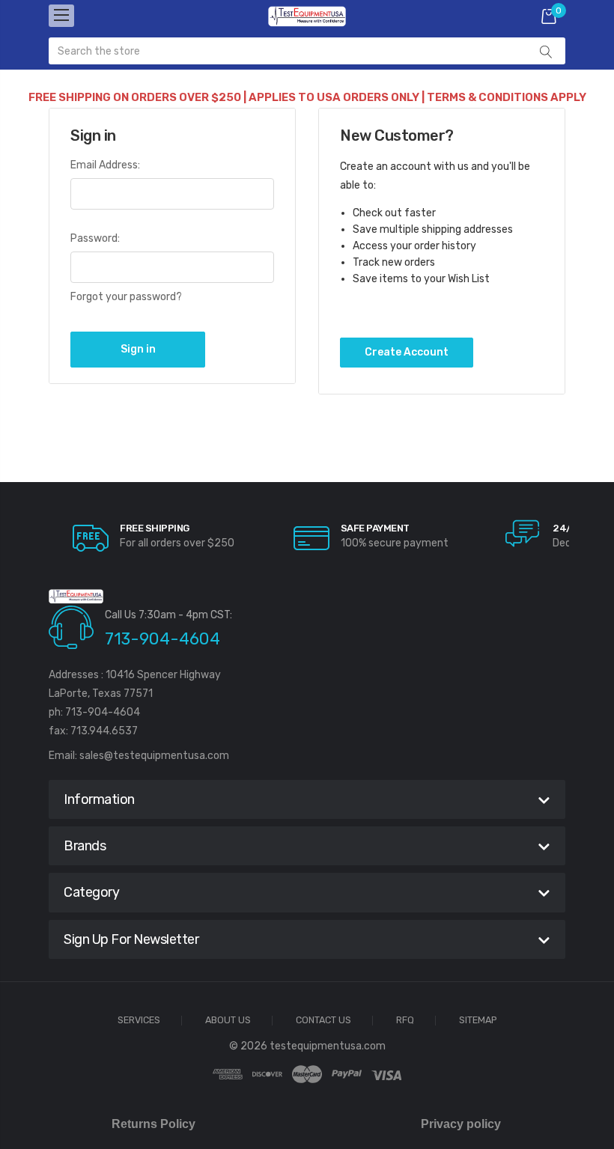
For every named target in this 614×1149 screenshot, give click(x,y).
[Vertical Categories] (61, 15)
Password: (95, 238)
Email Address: (105, 165)
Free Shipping (154, 528)
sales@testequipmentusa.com (154, 755)
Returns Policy (153, 1124)
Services (139, 1020)
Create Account (407, 352)
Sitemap (478, 1020)
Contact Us (323, 1020)
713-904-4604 (162, 639)
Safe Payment (375, 528)
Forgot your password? (126, 296)
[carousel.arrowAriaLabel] (91, 538)
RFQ (405, 1020)
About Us (228, 1020)
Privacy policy (461, 1124)
